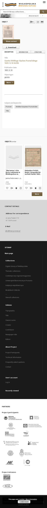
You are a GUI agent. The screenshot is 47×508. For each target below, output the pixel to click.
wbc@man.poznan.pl (12, 231)
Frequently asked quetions (15, 362)
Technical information (13, 357)
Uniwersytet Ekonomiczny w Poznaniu (19, 281)
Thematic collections (13, 271)
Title (7, 315)
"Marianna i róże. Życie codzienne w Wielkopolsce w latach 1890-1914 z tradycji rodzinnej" (13, 172)
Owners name (11, 320)
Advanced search (34, 16)
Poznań (9, 107)
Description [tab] (9, 52)
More (37, 194)
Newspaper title (11, 334)
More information (31, 499)
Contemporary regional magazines (18, 276)
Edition (8, 339)
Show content (11, 41)
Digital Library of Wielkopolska (17, 266)
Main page (9, 253)
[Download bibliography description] (11, 188)
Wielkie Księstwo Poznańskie (26, 107)
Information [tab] (23, 52)
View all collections (12, 297)
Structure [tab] (38, 52)
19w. (7, 111)
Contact (8, 367)
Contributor (10, 330)
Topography (10, 311)
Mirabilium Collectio (13, 290)
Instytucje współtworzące (15, 285)
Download (12, 47)
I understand (24, 502)
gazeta (7, 77)
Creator (8, 325)
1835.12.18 (8, 70)
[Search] (43, 12)
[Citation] (42, 21)
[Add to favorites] (37, 21)
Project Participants (13, 352)
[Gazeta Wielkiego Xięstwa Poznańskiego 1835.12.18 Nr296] (8, 32)
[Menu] (44, 2)
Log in (8, 382)
